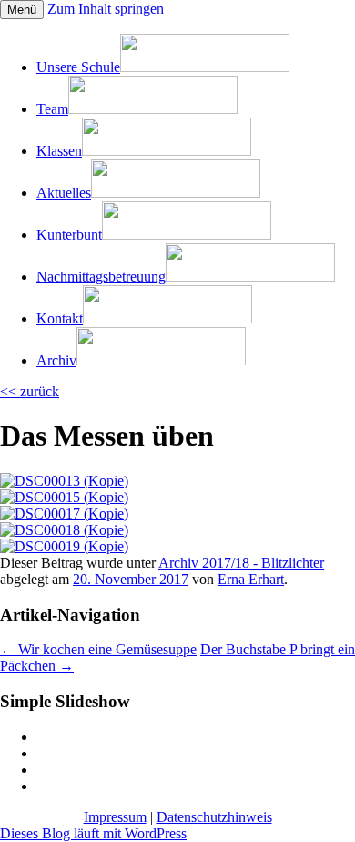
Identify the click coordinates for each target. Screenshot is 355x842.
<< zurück (29, 391)
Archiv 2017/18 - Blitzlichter (241, 562)
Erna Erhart (251, 579)
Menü (21, 9)
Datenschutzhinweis (214, 817)
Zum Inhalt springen (105, 8)
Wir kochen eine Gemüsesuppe (98, 649)
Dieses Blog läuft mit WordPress (93, 833)
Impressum (115, 817)
